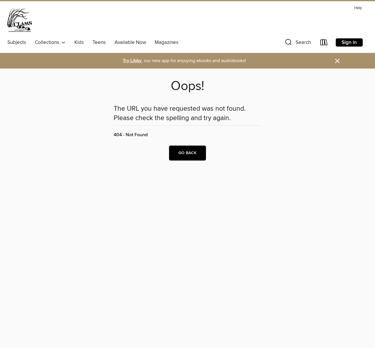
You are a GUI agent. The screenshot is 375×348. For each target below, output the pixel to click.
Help (358, 8)
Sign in (349, 42)
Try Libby (132, 61)
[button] (297, 43)
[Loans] (324, 43)
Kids (79, 42)
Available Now (130, 42)
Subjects (16, 42)
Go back (187, 153)
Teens (99, 42)
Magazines (166, 42)
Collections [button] (48, 42)
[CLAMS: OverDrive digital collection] (19, 20)
